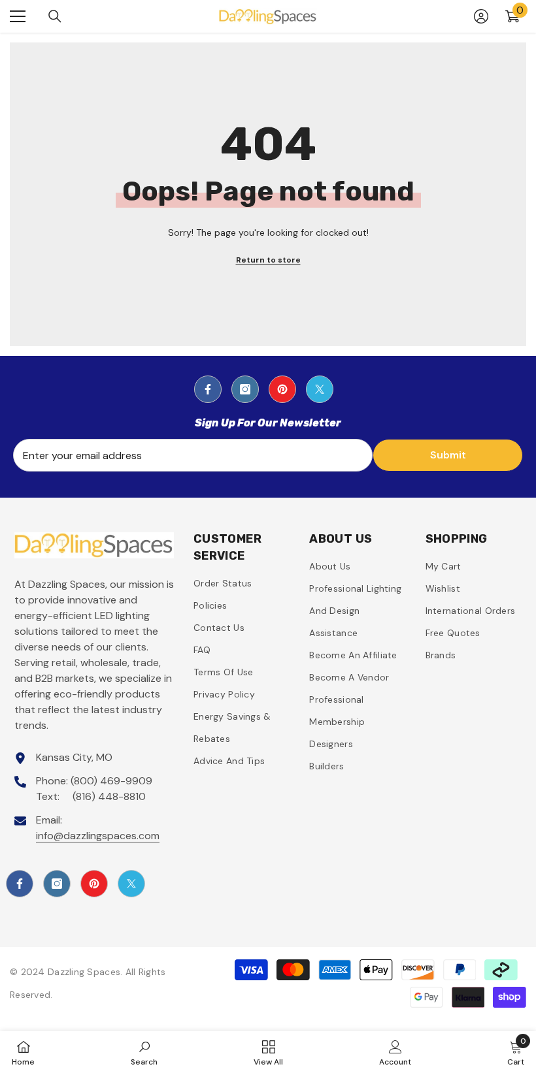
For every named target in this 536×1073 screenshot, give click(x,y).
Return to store (268, 260)
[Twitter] (319, 389)
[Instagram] (245, 389)
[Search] (55, 16)
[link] (144, 1052)
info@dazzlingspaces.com (97, 835)
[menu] (17, 16)
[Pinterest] (282, 389)
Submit (448, 455)
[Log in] (481, 16)
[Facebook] (208, 389)
